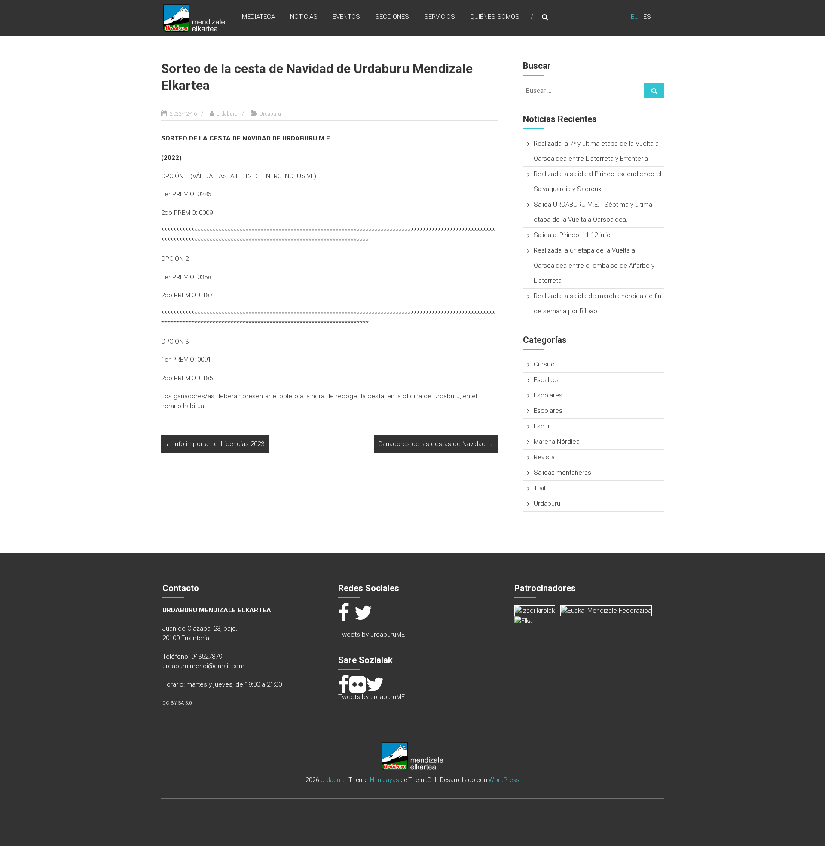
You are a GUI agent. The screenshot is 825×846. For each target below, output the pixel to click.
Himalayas (384, 779)
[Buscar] (654, 90)
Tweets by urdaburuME (371, 634)
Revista (544, 457)
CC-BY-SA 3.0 (177, 703)
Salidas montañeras (562, 472)
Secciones (392, 17)
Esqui (541, 426)
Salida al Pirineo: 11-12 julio (572, 235)
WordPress (504, 779)
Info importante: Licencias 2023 (214, 444)
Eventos (346, 17)
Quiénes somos (494, 17)
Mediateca (258, 17)
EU (635, 17)
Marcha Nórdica (557, 442)
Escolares (548, 395)
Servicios (439, 17)
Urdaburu (227, 114)
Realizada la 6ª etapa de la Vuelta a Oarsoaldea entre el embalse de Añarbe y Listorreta (594, 265)
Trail (539, 488)
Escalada (547, 380)
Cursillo (544, 364)
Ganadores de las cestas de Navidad (436, 444)
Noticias (304, 17)
